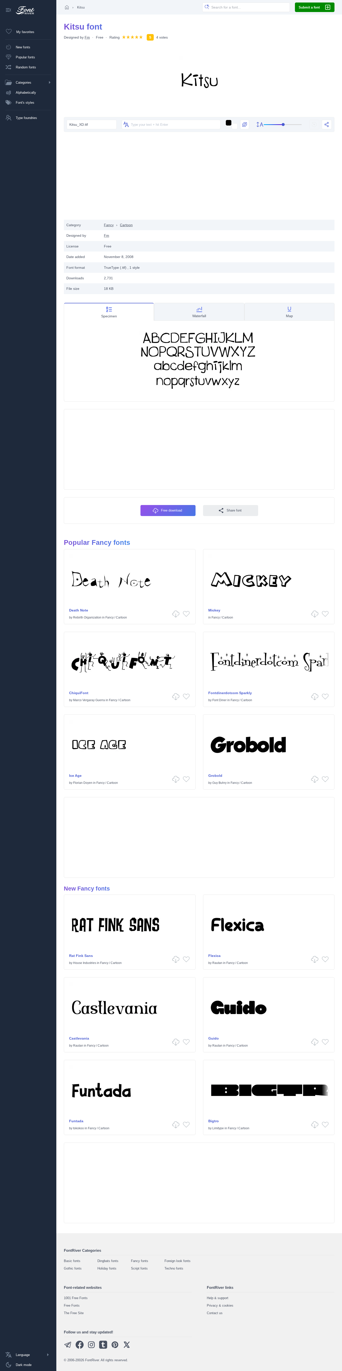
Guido (213, 1038)
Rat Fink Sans (81, 956)
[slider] (283, 124)
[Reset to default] (314, 124)
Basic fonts (72, 1261)
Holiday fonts (106, 1268)
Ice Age (75, 776)
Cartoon (126, 225)
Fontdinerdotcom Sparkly (230, 693)
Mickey (214, 610)
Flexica (214, 956)
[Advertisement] (199, 180)
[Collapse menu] (8, 10)
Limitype (218, 1128)
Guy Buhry (219, 783)
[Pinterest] (115, 1347)
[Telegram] (68, 1347)
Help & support (217, 1298)
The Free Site (74, 1313)
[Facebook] (80, 1347)
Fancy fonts (139, 1261)
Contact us (215, 1313)
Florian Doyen (82, 783)
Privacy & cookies (220, 1305)
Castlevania (79, 1038)
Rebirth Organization (87, 617)
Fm (87, 37)
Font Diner (219, 700)
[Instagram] (91, 1347)
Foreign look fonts (177, 1261)
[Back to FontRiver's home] (23, 10)
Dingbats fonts (107, 1261)
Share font (234, 510)
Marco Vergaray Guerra (89, 700)
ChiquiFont (78, 693)
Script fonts (139, 1268)
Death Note (78, 610)
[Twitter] (127, 1347)
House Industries (84, 963)
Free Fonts (72, 1305)
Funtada (76, 1121)
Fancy (109, 225)
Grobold (215, 776)
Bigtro (213, 1121)
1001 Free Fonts (76, 1298)
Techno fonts (173, 1268)
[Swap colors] (244, 124)
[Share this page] (327, 124)
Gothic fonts (73, 1268)
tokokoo (78, 1128)
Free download (171, 510)
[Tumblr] (103, 1347)
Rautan (217, 963)
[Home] (67, 7)
